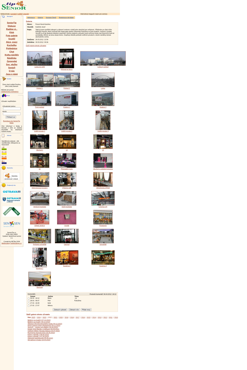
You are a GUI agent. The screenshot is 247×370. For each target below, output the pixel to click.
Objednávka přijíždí (103, 188)
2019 (66, 317)
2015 (88, 317)
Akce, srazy (11, 42)
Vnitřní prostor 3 (103, 131)
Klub (11, 32)
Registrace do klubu (66, 17)
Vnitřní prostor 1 (39, 131)
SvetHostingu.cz (16, 243)
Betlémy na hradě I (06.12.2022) (39, 322)
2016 (83, 317)
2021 (55, 317)
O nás (12, 71)
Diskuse (12, 26)
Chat (11, 52)
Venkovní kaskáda (39, 207)
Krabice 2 (103, 107)
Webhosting (6, 243)
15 (103, 150)
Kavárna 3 (103, 266)
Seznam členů (51, 17)
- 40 (3, 147)
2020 (61, 317)
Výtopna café (66, 188)
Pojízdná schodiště (39, 244)
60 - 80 (4, 156)
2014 (94, 317)
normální (13, 14)
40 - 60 (4, 152)
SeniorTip (11, 23)
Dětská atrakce (39, 226)
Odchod (66, 244)
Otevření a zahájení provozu (103, 169)
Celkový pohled (103, 67)
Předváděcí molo (67, 169)
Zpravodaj (12, 61)
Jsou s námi (12, 74)
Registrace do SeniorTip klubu (11, 122)
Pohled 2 (67, 88)
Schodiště (103, 244)
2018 (72, 317)
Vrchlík (66, 226)
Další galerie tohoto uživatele (36, 46)
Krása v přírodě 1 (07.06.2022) (38, 336)
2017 (77, 317)
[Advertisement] (84, 6)
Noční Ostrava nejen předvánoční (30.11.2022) (44, 325)
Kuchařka (11, 45)
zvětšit (20, 14)
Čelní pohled (39, 107)
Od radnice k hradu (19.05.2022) (39, 340)
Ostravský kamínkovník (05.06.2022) (40, 338)
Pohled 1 (40, 88)
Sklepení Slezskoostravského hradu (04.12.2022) (45, 324)
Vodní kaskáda (67, 207)
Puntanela (103, 226)
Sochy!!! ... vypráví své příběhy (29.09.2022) (43, 327)
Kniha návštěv (12, 55)
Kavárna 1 (39, 268)
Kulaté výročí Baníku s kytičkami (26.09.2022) (43, 329)
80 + (3, 161)
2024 (39, 317)
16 (40, 169)
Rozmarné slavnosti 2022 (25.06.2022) (41, 333)
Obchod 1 (39, 150)
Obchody (40, 287)
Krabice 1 (66, 107)
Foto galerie (11, 36)
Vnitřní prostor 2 (66, 131)
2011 (110, 317)
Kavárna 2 (66, 266)
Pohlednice (11, 48)
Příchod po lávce (67, 69)
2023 (44, 317)
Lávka (103, 88)
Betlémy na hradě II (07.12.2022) (39, 320)
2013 (100, 317)
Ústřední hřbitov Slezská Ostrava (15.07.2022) (44, 331)
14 (67, 150)
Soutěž (11, 39)
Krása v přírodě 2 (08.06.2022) (38, 334)
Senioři (11, 68)
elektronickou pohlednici (9, 92)
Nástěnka (11, 58)
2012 (105, 317)
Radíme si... (11, 29)
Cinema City (103, 207)
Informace (31, 17)
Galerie (40, 17)
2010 (116, 317)
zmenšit (26, 14)
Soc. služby (11, 64)
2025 (33, 317)
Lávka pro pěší (39, 67)
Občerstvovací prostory (40, 188)
